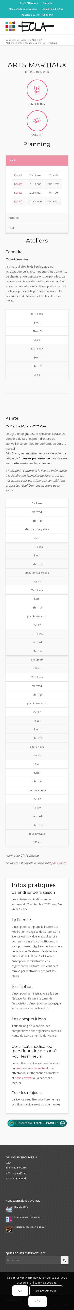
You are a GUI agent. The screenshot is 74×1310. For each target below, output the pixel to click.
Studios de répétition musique (30, 1227)
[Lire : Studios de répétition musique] (9, 1229)
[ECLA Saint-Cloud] (31, 26)
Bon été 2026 (21, 1207)
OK (20, 1290)
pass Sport (58, 863)
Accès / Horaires (29, 2)
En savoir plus (46, 1290)
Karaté (18, 175)
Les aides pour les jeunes (27, 1217)
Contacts (47, 2)
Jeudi (11, 228)
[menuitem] (29, 3)
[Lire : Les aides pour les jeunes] (9, 1219)
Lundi (12, 160)
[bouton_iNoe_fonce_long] (37, 1123)
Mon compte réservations (23, 8)
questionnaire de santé (30, 1068)
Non (38, 1301)
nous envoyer (23, 1078)
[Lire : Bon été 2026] (9, 1209)
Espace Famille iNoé (52, 8)
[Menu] (63, 26)
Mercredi (14, 217)
